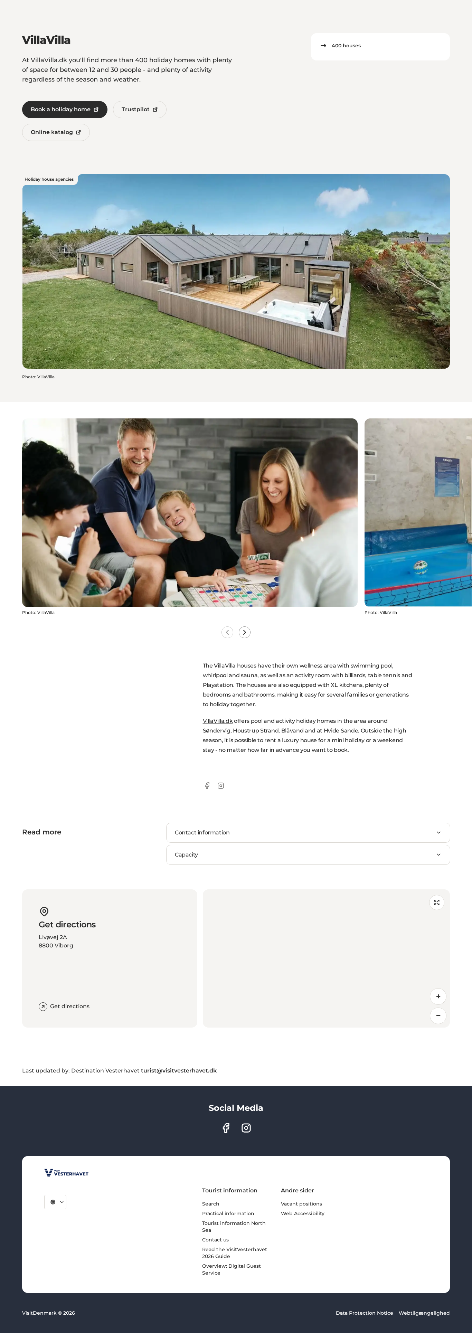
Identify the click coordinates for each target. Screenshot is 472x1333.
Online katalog (52, 132)
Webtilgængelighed (424, 1313)
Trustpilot (136, 109)
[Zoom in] (438, 996)
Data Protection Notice (364, 1313)
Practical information (228, 1213)
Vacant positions (301, 1204)
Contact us (215, 1240)
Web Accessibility (302, 1213)
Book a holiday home (61, 109)
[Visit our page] (226, 1128)
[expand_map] (436, 902)
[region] (326, 958)
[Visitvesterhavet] (66, 1173)
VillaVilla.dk (218, 721)
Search (210, 1204)
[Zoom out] (438, 1016)
